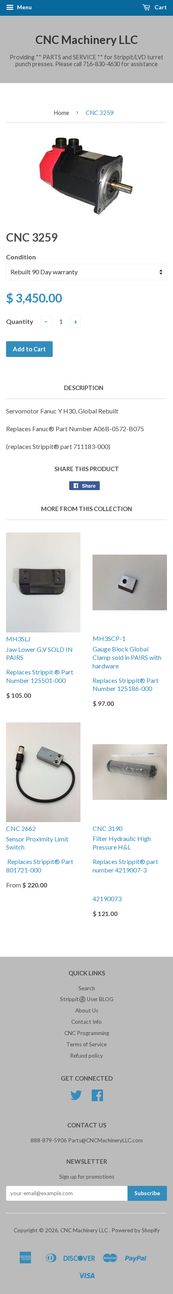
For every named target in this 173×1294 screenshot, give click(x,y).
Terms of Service (86, 1044)
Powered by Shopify (135, 1230)
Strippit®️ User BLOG (86, 999)
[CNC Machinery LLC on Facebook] (97, 1098)
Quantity (19, 321)
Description (83, 387)
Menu (24, 7)
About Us (86, 1010)
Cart (160, 7)
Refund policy (86, 1055)
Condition (21, 257)
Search (86, 988)
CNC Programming (86, 1033)
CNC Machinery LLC (86, 39)
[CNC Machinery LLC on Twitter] (76, 1098)
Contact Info (86, 1022)
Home (61, 112)
